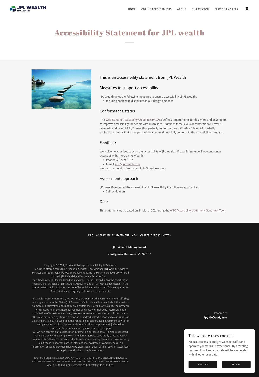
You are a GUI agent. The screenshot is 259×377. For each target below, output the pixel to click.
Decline (203, 364)
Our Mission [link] (200, 9)
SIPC (114, 269)
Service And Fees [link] (226, 9)
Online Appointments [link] (156, 9)
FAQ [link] (90, 235)
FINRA (107, 269)
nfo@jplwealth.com (128, 164)
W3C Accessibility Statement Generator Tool (197, 210)
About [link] (181, 9)
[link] (28, 8)
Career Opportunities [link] (155, 235)
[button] (247, 8)
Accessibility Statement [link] (113, 235)
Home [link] (132, 9)
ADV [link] (134, 235)
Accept (236, 364)
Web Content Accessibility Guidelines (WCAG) (134, 119)
